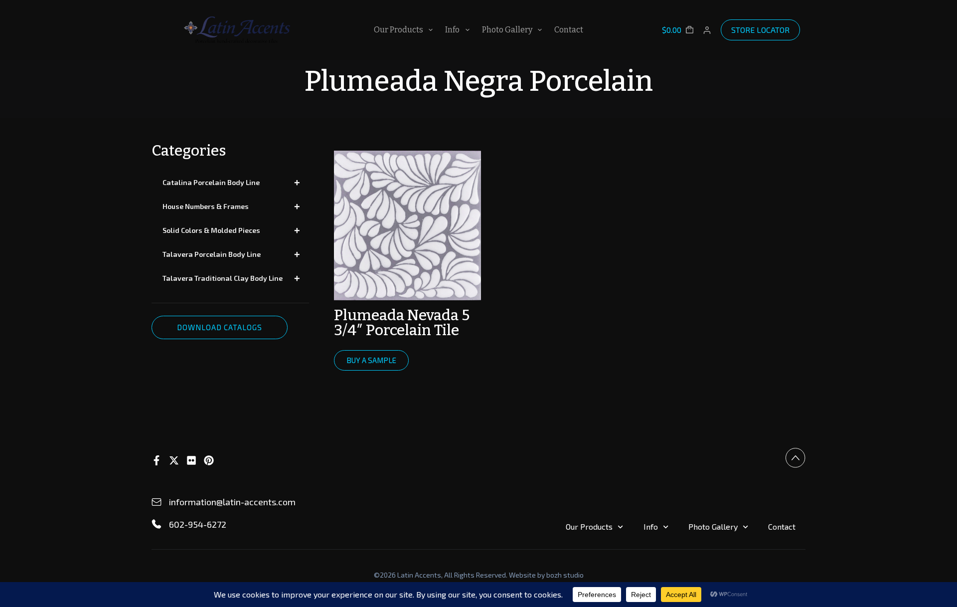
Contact (568, 29)
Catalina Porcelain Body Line (231, 182)
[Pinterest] (209, 460)
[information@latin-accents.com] (156, 502)
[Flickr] (191, 460)
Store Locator (760, 29)
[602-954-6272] (156, 524)
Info (452, 29)
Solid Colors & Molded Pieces (231, 230)
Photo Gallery (507, 29)
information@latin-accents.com (232, 501)
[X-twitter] (174, 460)
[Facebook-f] (156, 460)
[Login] (707, 30)
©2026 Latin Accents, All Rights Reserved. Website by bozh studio (479, 575)
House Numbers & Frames (231, 206)
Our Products (398, 29)
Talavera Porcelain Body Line (231, 254)
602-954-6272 (197, 524)
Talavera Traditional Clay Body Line (231, 278)
